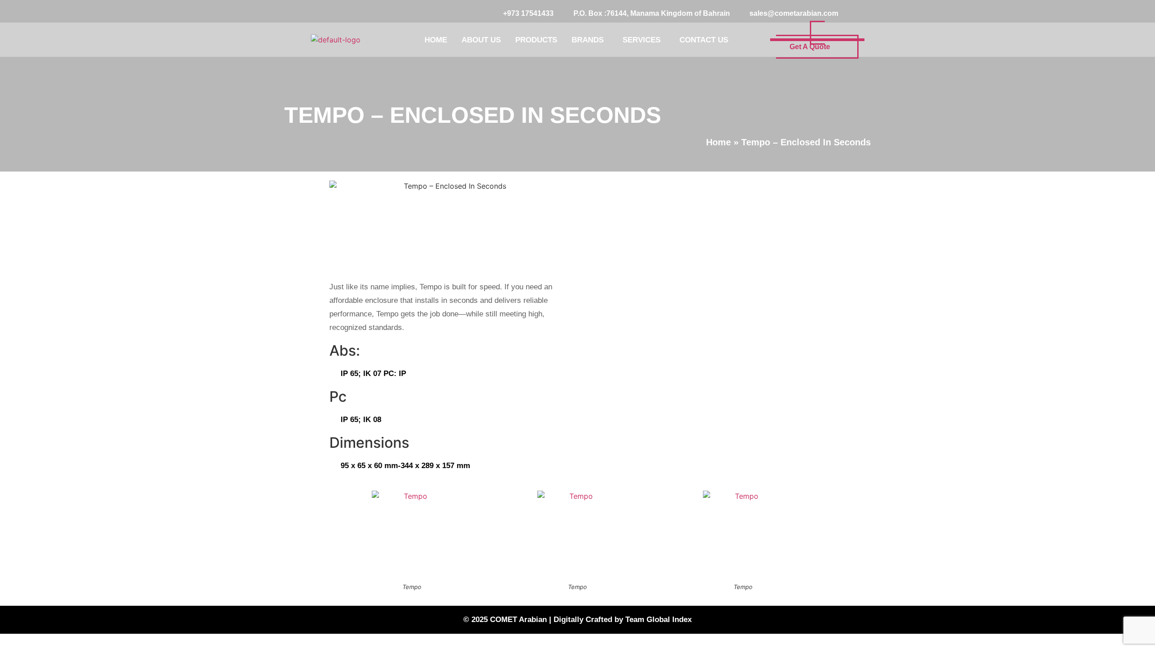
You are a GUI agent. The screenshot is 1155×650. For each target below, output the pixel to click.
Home (718, 142)
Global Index (669, 619)
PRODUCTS (536, 40)
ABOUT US (481, 40)
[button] (589, 40)
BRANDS (588, 40)
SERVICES (642, 40)
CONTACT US (703, 40)
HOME (436, 40)
